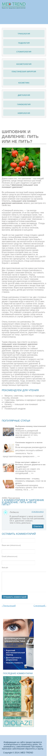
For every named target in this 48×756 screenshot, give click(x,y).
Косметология (23, 64)
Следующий (40, 606)
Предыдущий (9, 606)
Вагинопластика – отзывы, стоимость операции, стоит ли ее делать (30, 481)
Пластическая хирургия (24, 72)
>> (29, 437)
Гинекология (23, 104)
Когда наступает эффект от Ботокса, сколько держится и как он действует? (30, 464)
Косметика (23, 83)
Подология (24, 43)
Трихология (24, 34)
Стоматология (23, 52)
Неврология (24, 113)
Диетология (24, 95)
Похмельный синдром (15, 409)
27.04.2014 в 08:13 (38, 512)
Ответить (38, 526)
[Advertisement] (25, 416)
